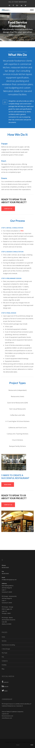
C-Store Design (6, 649)
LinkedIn (6, 686)
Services (4, 641)
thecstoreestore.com (7, 716)
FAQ (3, 657)
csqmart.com (5, 714)
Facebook (5, 682)
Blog (3, 669)
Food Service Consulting (8, 645)
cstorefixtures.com (7, 718)
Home (3, 637)
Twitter (6, 691)
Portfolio (4, 665)
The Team (4, 653)
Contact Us (5, 661)
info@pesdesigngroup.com (9, 579)
